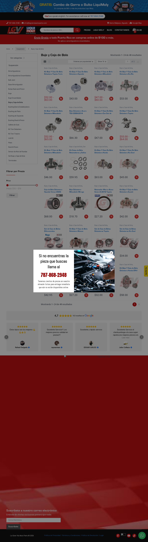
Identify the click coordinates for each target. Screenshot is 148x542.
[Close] (111, 253)
